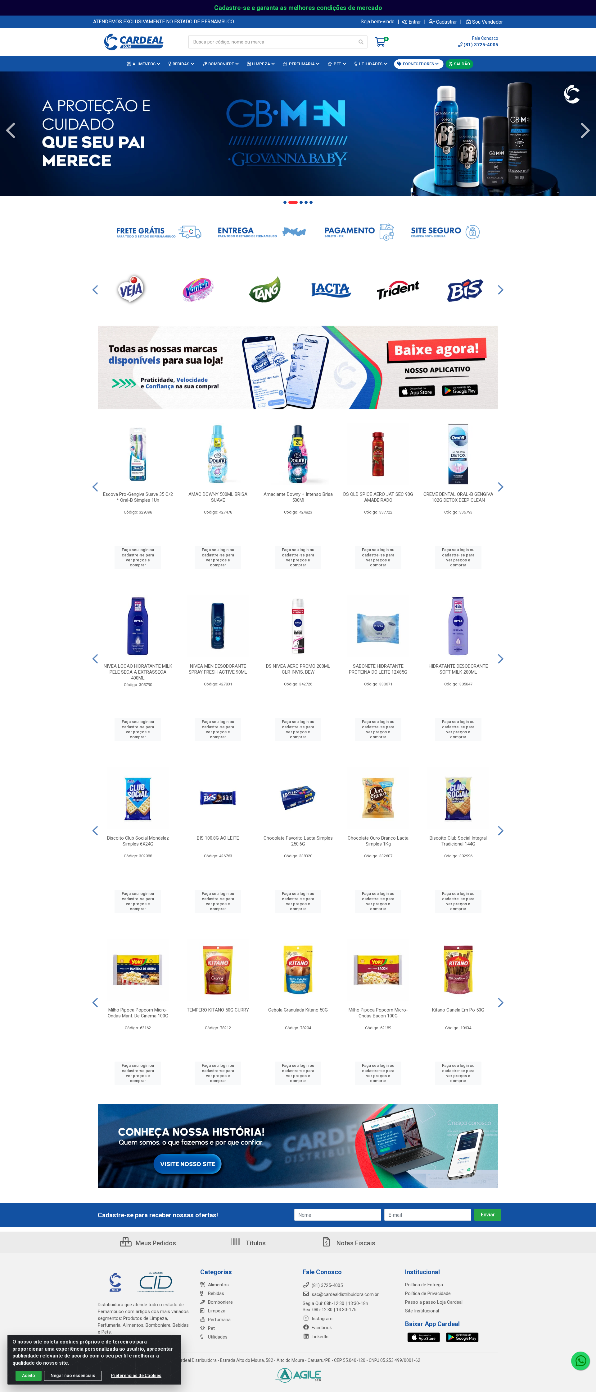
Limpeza (216, 1311)
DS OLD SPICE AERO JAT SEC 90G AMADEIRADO (378, 497)
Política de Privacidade (428, 1293)
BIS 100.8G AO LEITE (218, 838)
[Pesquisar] (361, 41)
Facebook (321, 1327)
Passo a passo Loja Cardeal (434, 1302)
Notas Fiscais (355, 1243)
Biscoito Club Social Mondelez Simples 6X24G (138, 841)
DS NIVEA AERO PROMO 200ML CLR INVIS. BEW (298, 669)
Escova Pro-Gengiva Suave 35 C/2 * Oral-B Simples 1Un (138, 497)
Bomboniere (220, 1302)
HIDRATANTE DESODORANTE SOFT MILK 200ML (458, 669)
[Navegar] (10, 130)
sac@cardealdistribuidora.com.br (344, 1294)
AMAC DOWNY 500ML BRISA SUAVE (217, 497)
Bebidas (216, 1293)
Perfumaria (219, 1319)
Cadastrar (446, 21)
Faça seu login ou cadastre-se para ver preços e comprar (138, 557)
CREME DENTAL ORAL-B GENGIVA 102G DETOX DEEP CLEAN (458, 497)
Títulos (255, 1243)
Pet (211, 1328)
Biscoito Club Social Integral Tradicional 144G (458, 841)
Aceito (28, 1375)
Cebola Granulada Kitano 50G (298, 1010)
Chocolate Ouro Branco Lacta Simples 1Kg (378, 841)
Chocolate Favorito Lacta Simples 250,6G (298, 841)
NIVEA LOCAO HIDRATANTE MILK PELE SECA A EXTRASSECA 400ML (138, 672)
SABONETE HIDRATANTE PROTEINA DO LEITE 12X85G (378, 669)
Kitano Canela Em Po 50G (458, 1010)
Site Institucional (422, 1311)
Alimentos (218, 1285)
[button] (285, 202)
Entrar (415, 21)
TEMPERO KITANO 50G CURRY (218, 1010)
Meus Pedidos (155, 1243)
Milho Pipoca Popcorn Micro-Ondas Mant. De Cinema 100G (138, 1013)
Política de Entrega (424, 1285)
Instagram (321, 1318)
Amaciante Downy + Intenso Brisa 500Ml (298, 497)
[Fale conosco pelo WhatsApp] (580, 1361)
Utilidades (218, 1337)
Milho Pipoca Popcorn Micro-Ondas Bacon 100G (378, 1013)
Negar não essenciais (73, 1375)
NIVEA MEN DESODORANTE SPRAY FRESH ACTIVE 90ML (218, 669)
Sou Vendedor (487, 21)
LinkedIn (319, 1336)
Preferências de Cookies (136, 1375)
